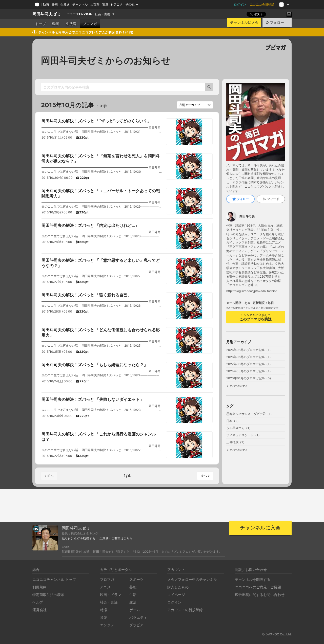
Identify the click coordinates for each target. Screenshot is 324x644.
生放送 (65, 4)
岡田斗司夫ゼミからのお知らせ (106, 60)
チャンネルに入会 (244, 22)
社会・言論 (102, 14)
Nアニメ (117, 4)
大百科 (94, 4)
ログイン (240, 4)
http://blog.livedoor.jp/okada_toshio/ (251, 291)
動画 (46, 4)
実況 (105, 4)
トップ (40, 24)
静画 (55, 4)
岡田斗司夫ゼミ (46, 14)
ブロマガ (90, 24)
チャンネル (80, 4)
